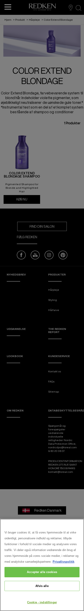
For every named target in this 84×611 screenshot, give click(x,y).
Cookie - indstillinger (42, 602)
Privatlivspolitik (63, 561)
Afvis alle (41, 586)
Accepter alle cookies (42, 572)
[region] (42, 565)
